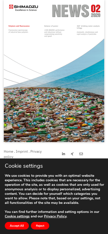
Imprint (22, 151)
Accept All (17, 226)
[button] (63, 154)
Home (8, 151)
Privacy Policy (55, 216)
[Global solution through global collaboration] (54, 141)
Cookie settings (17, 216)
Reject (40, 226)
